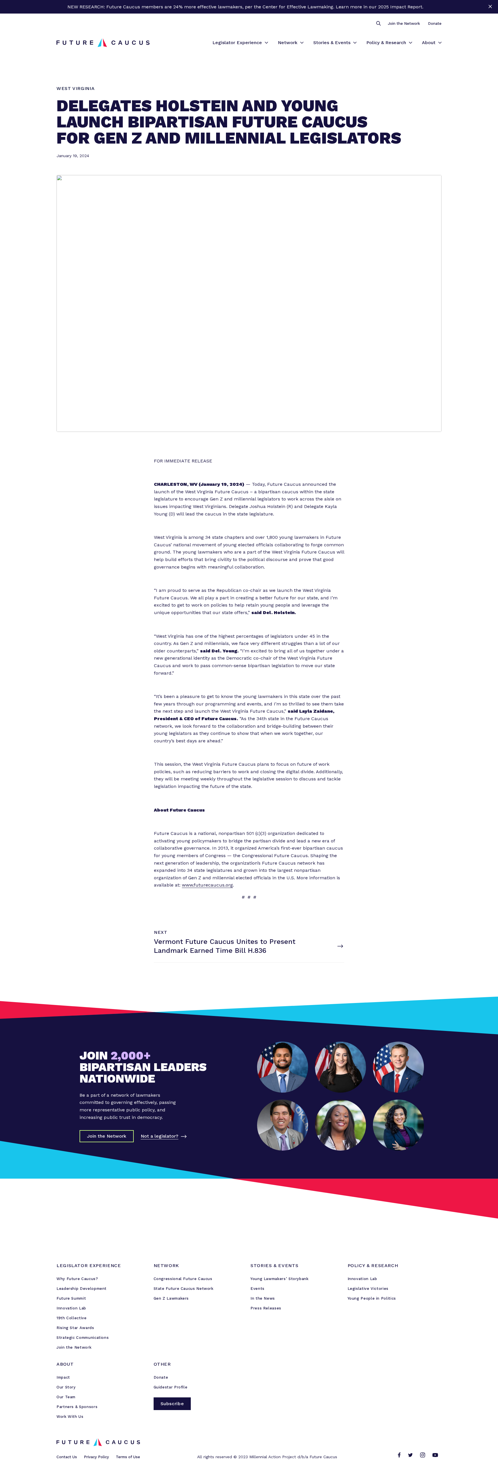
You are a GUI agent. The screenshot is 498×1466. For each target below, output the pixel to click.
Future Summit (71, 1298)
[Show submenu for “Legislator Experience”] (266, 43)
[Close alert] (490, 7)
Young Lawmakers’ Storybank (279, 1279)
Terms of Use (128, 1457)
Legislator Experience (237, 42)
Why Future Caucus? (77, 1279)
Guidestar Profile (171, 1387)
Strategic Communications (82, 1337)
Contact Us (66, 1457)
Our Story (66, 1387)
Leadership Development (81, 1288)
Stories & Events (331, 42)
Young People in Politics (372, 1298)
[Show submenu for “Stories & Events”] (354, 43)
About (428, 42)
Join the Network (404, 23)
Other (162, 1364)
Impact (63, 1377)
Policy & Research (386, 42)
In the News (262, 1298)
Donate (435, 23)
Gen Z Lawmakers (171, 1298)
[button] (378, 23)
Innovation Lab (71, 1308)
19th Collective (71, 1318)
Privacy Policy (96, 1457)
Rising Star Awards (75, 1328)
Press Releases (265, 1308)
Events (257, 1288)
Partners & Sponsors (76, 1407)
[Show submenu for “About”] (440, 43)
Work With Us (70, 1416)
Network (287, 42)
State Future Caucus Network (184, 1288)
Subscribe (172, 1403)
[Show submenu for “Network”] (301, 43)
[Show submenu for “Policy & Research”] (410, 43)
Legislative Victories (368, 1288)
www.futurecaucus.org (207, 885)
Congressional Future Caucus (183, 1279)
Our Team (66, 1397)
